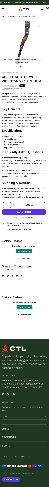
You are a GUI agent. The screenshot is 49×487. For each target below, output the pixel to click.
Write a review (24, 251)
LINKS (5, 428)
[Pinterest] (13, 275)
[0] (45, 9)
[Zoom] (40, 24)
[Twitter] (10, 393)
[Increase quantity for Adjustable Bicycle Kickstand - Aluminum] (10, 205)
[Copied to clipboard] (22, 275)
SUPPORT (8, 445)
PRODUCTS (9, 437)
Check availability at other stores (19, 229)
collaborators (33, 383)
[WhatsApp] (17, 275)
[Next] (24, 67)
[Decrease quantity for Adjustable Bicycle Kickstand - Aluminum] (3, 205)
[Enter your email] (44, 417)
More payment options (24, 218)
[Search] (42, 9)
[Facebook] (3, 275)
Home (4, 16)
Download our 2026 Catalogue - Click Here (29, 2)
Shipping (5, 88)
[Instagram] (15, 393)
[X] (8, 275)
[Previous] (17, 67)
